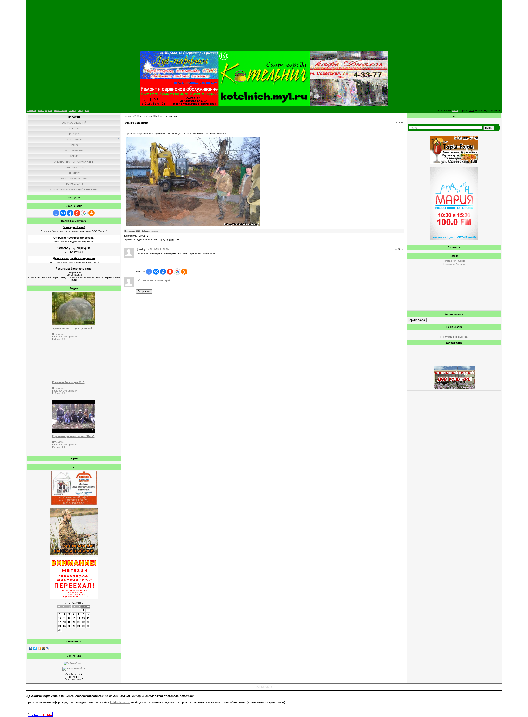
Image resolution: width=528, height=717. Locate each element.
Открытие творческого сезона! (73, 237)
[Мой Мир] (43, 648)
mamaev (154, 231)
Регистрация (60, 110)
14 (78, 618)
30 (88, 626)
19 (69, 622)
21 (78, 622)
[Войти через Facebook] (70, 213)
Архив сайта (417, 320)
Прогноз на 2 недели (454, 264)
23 (88, 622)
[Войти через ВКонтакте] (63, 213)
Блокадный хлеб (74, 227)
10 (59, 618)
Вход (80, 110)
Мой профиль (45, 110)
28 (78, 626)
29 (83, 626)
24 (59, 626)
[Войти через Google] (84, 213)
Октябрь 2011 (74, 603)
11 (64, 618)
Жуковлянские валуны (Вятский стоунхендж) (73, 328)
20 (74, 622)
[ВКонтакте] (30, 648)
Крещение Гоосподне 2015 (68, 382)
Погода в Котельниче (454, 261)
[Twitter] (35, 648)
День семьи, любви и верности (74, 258)
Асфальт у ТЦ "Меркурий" (74, 248)
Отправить (144, 291)
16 (88, 618)
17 (59, 622)
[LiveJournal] (48, 648)
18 (64, 622)
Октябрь (146, 116)
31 (59, 630)
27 (74, 626)
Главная (31, 110)
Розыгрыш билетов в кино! (74, 268)
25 (64, 626)
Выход (72, 110)
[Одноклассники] (39, 648)
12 (69, 618)
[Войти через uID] (56, 213)
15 (83, 618)
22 (83, 622)
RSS (87, 110)
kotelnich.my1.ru (120, 702)
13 (74, 618)
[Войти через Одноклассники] (91, 213)
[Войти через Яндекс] (77, 213)
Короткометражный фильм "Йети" (73, 436)
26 (69, 626)
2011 (136, 116)
